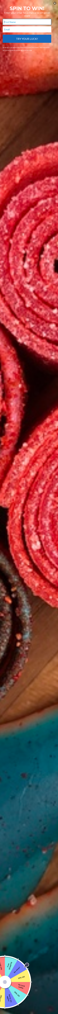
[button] (54, 3)
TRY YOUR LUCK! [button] (27, 38)
